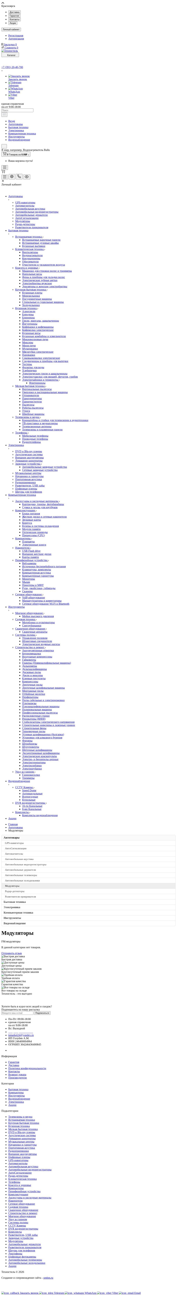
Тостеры (27, 364)
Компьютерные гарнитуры (38, 575)
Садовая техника (25, 619)
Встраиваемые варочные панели (41, 239)
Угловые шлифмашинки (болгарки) (43, 734)
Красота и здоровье (27, 267)
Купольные (28, 799)
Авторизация (16, 38)
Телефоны (21, 432)
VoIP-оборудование (33, 597)
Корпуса (27, 522)
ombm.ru (48, 1277)
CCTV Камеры (24, 787)
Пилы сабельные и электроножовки (43, 700)
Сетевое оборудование (29, 594)
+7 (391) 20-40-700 (12, 67)
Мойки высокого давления (38, 616)
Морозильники (31, 295)
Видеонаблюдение (19, 139)
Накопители (22, 547)
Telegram (13, 85)
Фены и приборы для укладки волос (43, 277)
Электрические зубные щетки (39, 280)
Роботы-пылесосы (33, 407)
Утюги (26, 410)
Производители (17, 1077)
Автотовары (15, 124)
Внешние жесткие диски (36, 554)
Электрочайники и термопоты (40, 379)
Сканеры (27, 591)
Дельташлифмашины (34, 669)
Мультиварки (30, 348)
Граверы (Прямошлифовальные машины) (46, 662)
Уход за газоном (25, 771)
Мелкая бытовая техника (30, 386)
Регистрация (15, 35)
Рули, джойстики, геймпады (38, 588)
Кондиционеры (31, 258)
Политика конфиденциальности (27, 1068)
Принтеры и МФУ (33, 585)
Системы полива (25, 634)
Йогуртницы (29, 323)
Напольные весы (32, 274)
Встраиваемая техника (29, 236)
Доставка (14, 12)
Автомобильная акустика (30, 208)
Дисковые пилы (31, 672)
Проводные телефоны (35, 438)
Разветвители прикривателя (31, 227)
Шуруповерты (30, 746)
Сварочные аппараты (34, 631)
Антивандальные (32, 793)
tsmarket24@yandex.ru (21, 1035)
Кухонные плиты (32, 292)
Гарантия (14, 16)
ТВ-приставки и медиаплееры (40, 423)
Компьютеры (23, 538)
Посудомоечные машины (37, 298)
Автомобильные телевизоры (25, 1259)
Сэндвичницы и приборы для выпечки (45, 361)
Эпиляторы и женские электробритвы (44, 286)
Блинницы (28, 317)
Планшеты (28, 541)
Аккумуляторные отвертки (38, 650)
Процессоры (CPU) (33, 535)
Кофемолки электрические (38, 330)
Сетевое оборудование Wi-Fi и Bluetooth (45, 603)
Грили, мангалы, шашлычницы (40, 320)
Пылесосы (28, 404)
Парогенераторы (32, 398)
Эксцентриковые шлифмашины (41, 753)
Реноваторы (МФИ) (33, 718)
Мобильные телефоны (35, 435)
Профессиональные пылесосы (40, 712)
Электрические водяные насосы (41, 644)
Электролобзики (32, 765)
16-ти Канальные (32, 805)
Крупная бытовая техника (31, 289)
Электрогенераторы (34, 762)
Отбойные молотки (33, 694)
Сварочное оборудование (30, 628)
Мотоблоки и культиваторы (38, 622)
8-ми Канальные (31, 809)
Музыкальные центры (28, 473)
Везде (11, 121)
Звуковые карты (31, 519)
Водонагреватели (32, 255)
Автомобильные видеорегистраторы (36, 211)
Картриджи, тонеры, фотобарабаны (43, 504)
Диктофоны (15, 1253)
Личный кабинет (11, 29)
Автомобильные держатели (31, 214)
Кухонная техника (26, 308)
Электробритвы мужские (37, 283)
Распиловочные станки (36, 715)
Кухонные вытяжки (33, 246)
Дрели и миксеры (32, 675)
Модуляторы (22, 221)
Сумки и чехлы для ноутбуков (40, 507)
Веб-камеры (29, 563)
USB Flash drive (31, 550)
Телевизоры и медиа (27, 417)
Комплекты (22, 812)
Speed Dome (29, 790)
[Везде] (4, 114)
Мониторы (28, 578)
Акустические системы (29, 454)
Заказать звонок (17, 79)
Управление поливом (34, 638)
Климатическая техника (29, 249)
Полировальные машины (37, 709)
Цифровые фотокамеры (22, 1256)
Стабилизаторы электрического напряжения (48, 721)
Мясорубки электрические (37, 351)
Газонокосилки (31, 774)
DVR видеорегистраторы (30, 802)
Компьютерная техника (22, 133)
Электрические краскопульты (39, 756)
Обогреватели (30, 261)
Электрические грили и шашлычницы (44, 373)
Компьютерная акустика (36, 572)
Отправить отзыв (11, 953)
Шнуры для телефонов (28, 491)
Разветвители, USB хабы (30, 485)
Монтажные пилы (33, 690)
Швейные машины (33, 414)
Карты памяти (30, 557)
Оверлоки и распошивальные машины (45, 392)
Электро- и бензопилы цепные (40, 759)
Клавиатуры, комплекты (36, 569)
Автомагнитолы (24, 205)
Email (137, 1293)
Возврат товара (17, 1074)
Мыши (26, 582)
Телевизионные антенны (37, 426)
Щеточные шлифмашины (37, 749)
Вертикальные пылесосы (37, 389)
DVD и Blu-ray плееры (28, 451)
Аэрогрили (28, 311)
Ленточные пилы (32, 684)
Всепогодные (30, 796)
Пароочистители (32, 401)
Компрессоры (30, 681)
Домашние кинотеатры (29, 460)
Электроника (16, 130)
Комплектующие (25, 510)
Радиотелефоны (31, 442)
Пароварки (28, 354)
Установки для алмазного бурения (42, 737)
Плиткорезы (29, 703)
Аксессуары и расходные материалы (37, 501)
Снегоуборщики (31, 625)
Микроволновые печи (35, 339)
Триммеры (28, 777)
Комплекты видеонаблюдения (40, 815)
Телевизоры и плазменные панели (42, 429)
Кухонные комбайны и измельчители (44, 336)
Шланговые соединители (37, 641)
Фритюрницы (37, 382)
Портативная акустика (28, 479)
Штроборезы (29, 743)
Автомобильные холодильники (26, 1262)
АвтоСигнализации (27, 218)
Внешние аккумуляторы (29, 457)
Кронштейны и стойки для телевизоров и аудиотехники (55, 420)
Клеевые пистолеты (34, 678)
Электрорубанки (32, 768)
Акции (13, 23)
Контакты (14, 19)
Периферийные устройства (31, 560)
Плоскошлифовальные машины (40, 706)
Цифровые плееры (26, 488)
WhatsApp (14, 91)
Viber (11, 97)
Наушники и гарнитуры (29, 476)
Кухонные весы (31, 333)
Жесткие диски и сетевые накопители (44, 516)
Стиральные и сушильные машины (43, 302)
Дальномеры (29, 666)
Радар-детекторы (25, 224)
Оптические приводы (35, 532)
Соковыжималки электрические (41, 358)
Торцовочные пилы (33, 731)
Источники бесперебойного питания (44, 566)
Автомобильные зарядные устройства (44, 466)
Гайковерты (29, 659)
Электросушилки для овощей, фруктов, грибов (50, 376)
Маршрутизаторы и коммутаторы (42, 600)
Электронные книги (34, 544)
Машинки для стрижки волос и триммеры (47, 270)
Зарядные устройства (28, 463)
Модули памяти (31, 529)
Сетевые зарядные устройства (40, 470)
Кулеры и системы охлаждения (40, 526)
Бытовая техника (18, 127)
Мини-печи (29, 345)
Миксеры (27, 342)
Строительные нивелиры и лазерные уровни (48, 725)
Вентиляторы (30, 252)
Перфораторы (30, 697)
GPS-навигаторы (25, 202)
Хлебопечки (29, 370)
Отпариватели (30, 395)
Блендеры (28, 314)
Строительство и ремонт (30, 647)
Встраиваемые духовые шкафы (40, 242)
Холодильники (31, 305)
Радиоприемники (25, 482)
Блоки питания (31, 513)
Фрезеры (27, 740)
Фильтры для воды (33, 367)
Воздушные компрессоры (37, 656)
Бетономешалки (31, 653)
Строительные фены (34, 728)
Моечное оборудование (29, 613)
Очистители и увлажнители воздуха (43, 264)
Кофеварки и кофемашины (38, 326)
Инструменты (16, 136)
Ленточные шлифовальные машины (43, 687)
